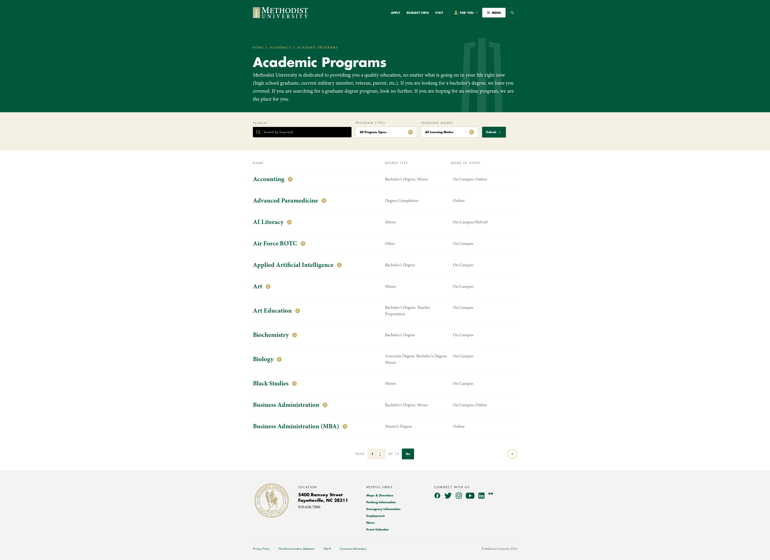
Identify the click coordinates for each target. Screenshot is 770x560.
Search (260, 123)
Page (360, 454)
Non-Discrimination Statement (296, 548)
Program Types (370, 123)
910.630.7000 (309, 507)
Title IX (327, 548)
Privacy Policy (261, 548)
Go (408, 454)
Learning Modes (437, 123)
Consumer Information (353, 548)
